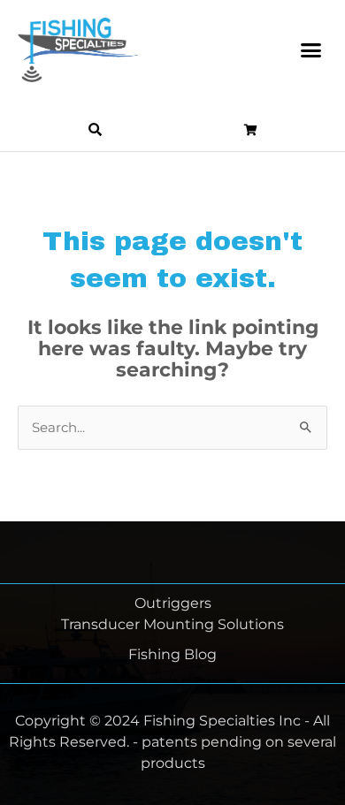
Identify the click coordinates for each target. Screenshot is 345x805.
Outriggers (172, 603)
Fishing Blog (172, 654)
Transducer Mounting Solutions (172, 624)
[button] (311, 50)
